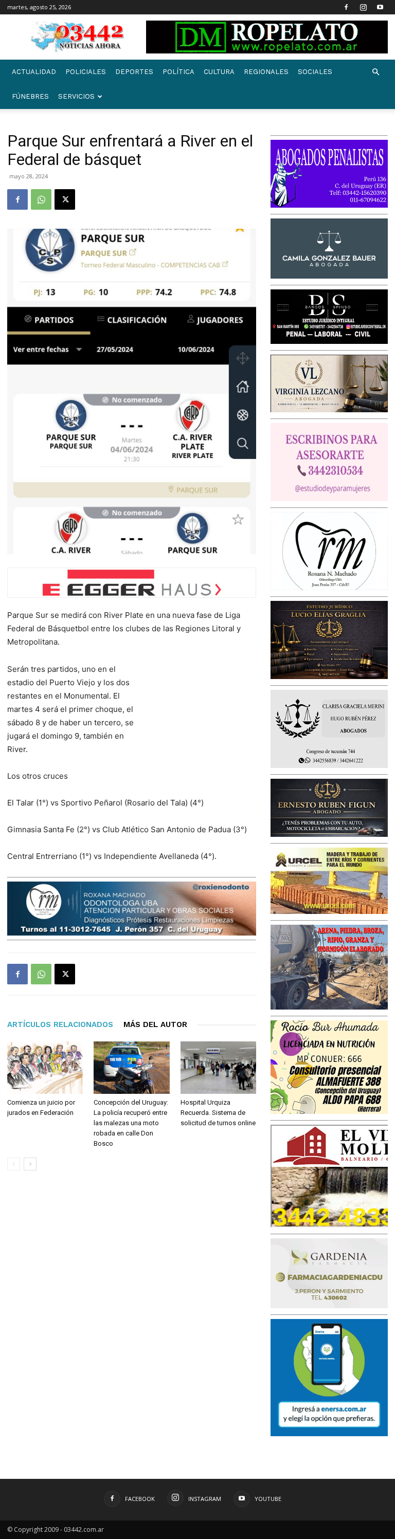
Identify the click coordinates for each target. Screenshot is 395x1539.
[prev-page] (13, 1164)
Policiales (85, 72)
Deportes (134, 72)
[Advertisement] (204, 717)
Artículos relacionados (60, 1024)
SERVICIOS (76, 96)
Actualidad (34, 72)
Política (178, 72)
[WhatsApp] (41, 199)
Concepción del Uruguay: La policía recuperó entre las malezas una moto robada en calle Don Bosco (131, 1122)
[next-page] (30, 1164)
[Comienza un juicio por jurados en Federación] (45, 1067)
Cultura (219, 72)
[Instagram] (363, 7)
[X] (65, 199)
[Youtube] (380, 7)
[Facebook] (346, 7)
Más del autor (155, 1024)
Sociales (315, 72)
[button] (375, 72)
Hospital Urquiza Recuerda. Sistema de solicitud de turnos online (218, 1112)
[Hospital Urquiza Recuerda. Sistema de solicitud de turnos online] (218, 1067)
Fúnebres (30, 96)
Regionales (266, 72)
